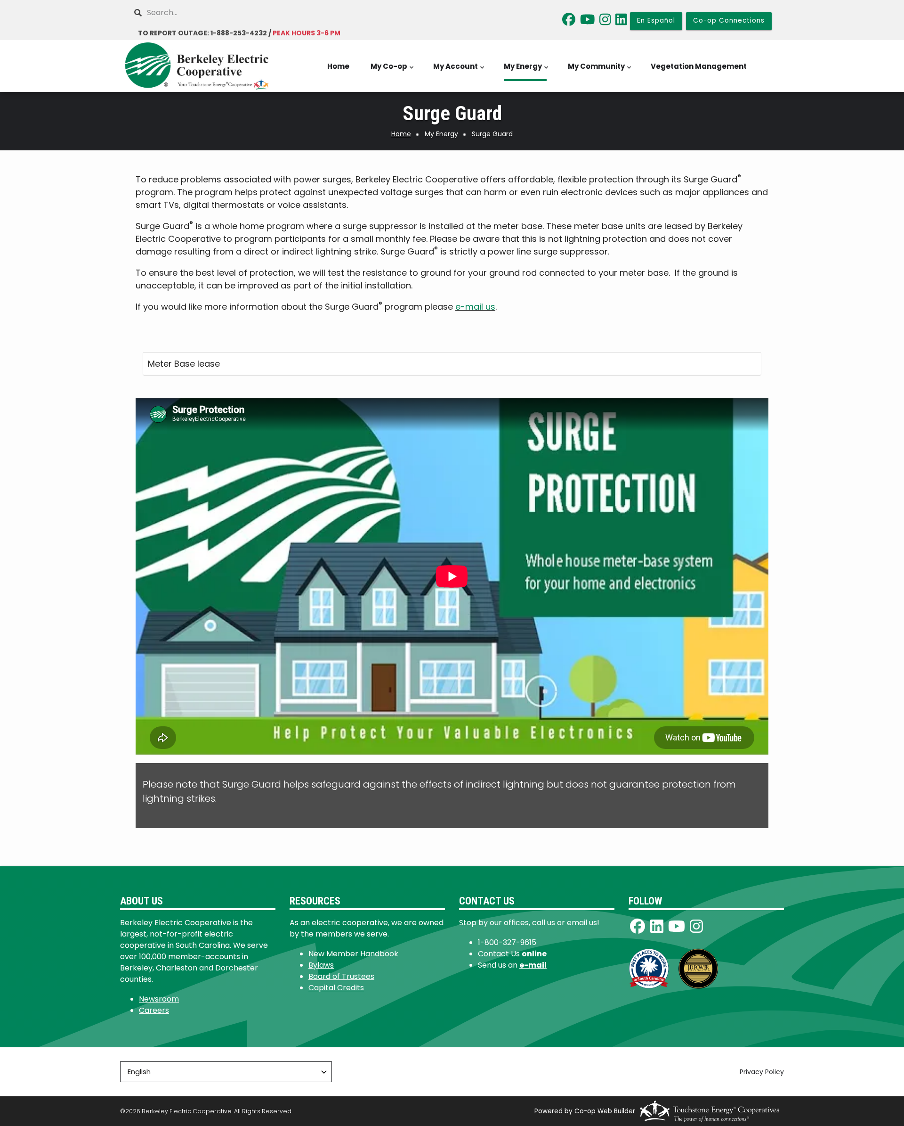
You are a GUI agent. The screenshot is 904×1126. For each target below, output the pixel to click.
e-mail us (475, 306)
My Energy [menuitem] (527, 71)
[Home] (197, 66)
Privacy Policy (762, 1072)
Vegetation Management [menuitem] (699, 66)
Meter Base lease (184, 364)
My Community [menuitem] (600, 71)
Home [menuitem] (338, 66)
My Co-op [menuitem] (393, 71)
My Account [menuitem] (459, 71)
